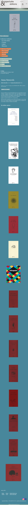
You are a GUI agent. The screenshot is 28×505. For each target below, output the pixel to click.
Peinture (3, 494)
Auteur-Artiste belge (13, 494)
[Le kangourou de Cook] (13, 356)
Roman (3, 493)
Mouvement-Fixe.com (15, 504)
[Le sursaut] (13, 183)
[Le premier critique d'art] (13, 406)
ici (8, 73)
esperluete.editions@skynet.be (21, 500)
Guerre (7, 494)
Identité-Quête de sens (13, 493)
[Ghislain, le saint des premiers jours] (13, 480)
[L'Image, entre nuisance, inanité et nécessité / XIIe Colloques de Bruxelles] (13, 124)
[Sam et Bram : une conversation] (13, 307)
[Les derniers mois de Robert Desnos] (13, 331)
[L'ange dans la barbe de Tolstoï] (13, 455)
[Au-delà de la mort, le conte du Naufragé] (13, 158)
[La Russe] (13, 207)
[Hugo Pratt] (13, 257)
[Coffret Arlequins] (13, 282)
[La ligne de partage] (13, 232)
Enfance (7, 493)
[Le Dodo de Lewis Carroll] (13, 381)
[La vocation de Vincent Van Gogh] (13, 430)
